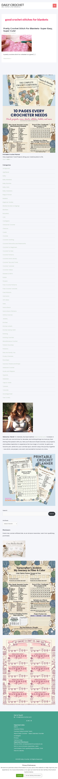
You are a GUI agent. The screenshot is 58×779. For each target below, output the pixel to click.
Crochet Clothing (8, 240)
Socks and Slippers (9, 371)
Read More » (7, 59)
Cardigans (6, 221)
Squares (5, 375)
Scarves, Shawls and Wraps (11, 364)
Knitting (5, 334)
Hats (4, 304)
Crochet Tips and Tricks (10, 262)
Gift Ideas (6, 300)
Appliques (6, 172)
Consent (19, 775)
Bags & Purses (7, 194)
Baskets (5, 198)
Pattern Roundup (8, 345)
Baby (4, 176)
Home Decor (7, 307)
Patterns (5, 349)
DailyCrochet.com (40, 437)
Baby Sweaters (7, 191)
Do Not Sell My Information (33, 775)
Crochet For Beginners (10, 247)
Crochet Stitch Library (9, 33)
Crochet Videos (8, 270)
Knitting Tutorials (8, 337)
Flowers (5, 281)
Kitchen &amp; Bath (9, 330)
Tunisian (5, 386)
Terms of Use (18, 740)
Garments (6, 296)
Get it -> (7, 159)
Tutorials (5, 390)
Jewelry (5, 319)
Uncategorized (7, 394)
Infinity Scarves (8, 315)
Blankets (5, 210)
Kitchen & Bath (7, 326)
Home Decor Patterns (10, 311)
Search (5, 510)
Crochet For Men (8, 251)
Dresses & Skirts (8, 273)
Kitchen (5, 322)
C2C (4, 217)
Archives (5, 520)
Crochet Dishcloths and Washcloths (14, 243)
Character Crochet (9, 225)
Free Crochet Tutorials (10, 289)
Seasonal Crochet (8, 367)
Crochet (5, 236)
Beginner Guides (8, 202)
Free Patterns (7, 292)
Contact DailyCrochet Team (23, 731)
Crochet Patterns (8, 255)
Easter (5, 277)
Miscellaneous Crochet (10, 341)
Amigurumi (6, 168)
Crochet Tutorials (8, 266)
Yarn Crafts (6, 397)
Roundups (6, 360)
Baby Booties (7, 183)
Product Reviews (8, 356)
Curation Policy (19, 729)
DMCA (16, 727)
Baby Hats (6, 187)
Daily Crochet (13, 5)
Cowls (5, 232)
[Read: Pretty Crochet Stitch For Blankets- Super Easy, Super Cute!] (17, 43)
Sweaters (6, 379)
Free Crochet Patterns (10, 285)
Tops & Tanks (7, 382)
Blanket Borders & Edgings (11, 206)
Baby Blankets (7, 179)
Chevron (5, 228)
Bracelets (6, 213)
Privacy (16, 738)
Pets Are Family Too (9, 352)
